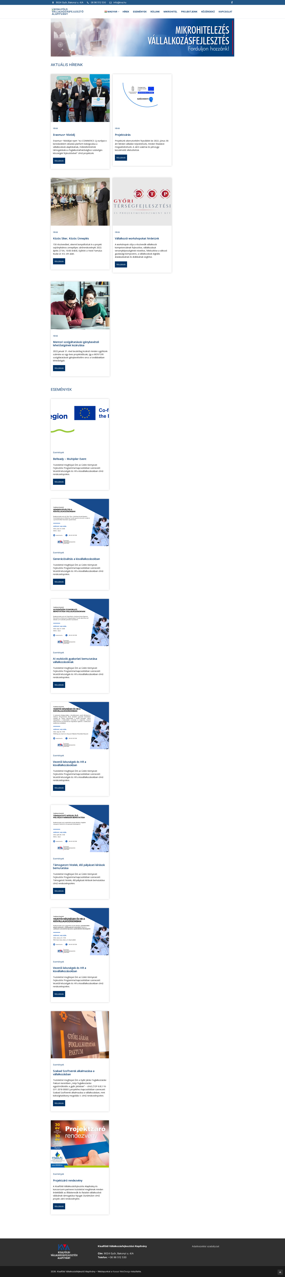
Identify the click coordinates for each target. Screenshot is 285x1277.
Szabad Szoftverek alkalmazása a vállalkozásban (73, 1072)
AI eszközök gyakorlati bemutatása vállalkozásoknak (75, 660)
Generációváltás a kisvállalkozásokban (76, 559)
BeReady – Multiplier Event (69, 459)
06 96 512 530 (98, 2)
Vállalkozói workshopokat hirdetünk (137, 238)
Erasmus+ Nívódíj (64, 134)
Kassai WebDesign (122, 1271)
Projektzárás (123, 134)
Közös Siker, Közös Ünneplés (71, 238)
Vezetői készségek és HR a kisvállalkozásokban (69, 763)
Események (58, 452)
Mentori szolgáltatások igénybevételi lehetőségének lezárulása (76, 343)
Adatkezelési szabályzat (205, 1246)
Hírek (55, 128)
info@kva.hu (119, 2)
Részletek (59, 160)
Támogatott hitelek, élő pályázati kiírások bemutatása (79, 866)
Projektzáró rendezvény (67, 1180)
